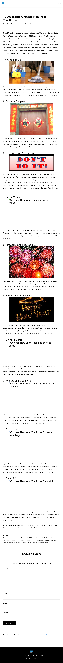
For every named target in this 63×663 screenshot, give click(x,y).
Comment (6, 568)
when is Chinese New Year (40, 542)
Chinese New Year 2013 (23, 538)
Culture (7, 535)
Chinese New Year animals (34, 540)
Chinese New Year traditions (50, 540)
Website (6, 613)
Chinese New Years (9, 542)
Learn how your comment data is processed (44, 635)
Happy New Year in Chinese (23, 542)
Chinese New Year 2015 (18, 540)
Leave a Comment (25, 24)
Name (5, 593)
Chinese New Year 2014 (38, 538)
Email (5, 603)
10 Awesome (41, 655)
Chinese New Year (10, 538)
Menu (59, 3)
